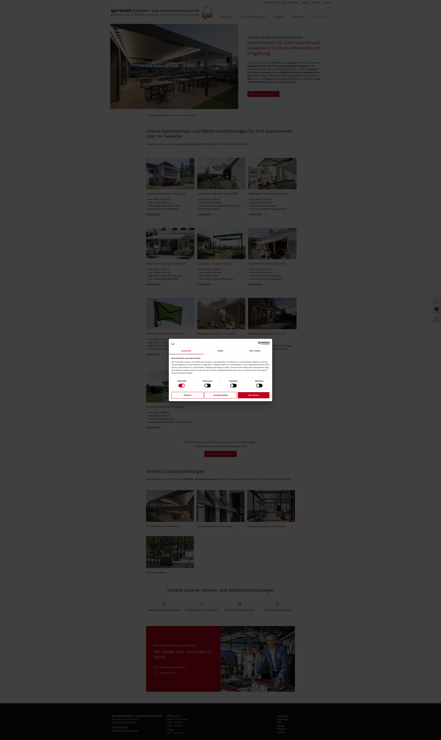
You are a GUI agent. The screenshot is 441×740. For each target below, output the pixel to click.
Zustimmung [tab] (186, 351)
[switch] (207, 385)
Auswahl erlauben (220, 395)
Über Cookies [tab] (254, 351)
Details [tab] (220, 351)
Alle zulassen (253, 395)
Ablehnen (187, 395)
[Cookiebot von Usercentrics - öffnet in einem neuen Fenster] (260, 343)
